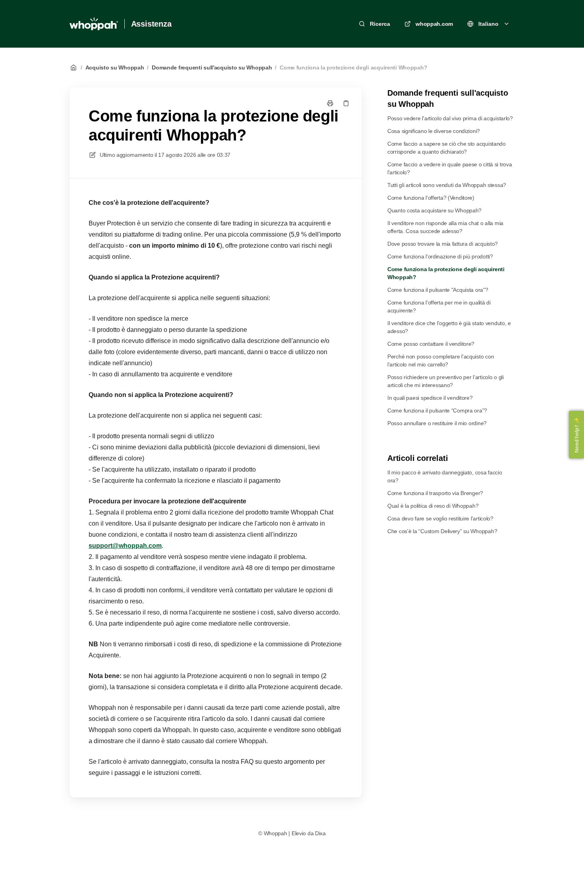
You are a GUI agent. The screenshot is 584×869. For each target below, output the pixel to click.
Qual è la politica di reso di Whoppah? (432, 506)
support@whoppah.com (125, 545)
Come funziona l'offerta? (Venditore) (430, 198)
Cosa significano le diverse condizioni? (433, 131)
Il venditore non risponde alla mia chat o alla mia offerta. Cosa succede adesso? (445, 227)
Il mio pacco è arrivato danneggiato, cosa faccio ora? (444, 476)
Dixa (320, 833)
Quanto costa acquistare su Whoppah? (434, 210)
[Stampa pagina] (330, 103)
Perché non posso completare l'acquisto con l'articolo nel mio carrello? (440, 360)
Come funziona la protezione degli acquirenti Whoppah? (353, 67)
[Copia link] (346, 103)
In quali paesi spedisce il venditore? (430, 398)
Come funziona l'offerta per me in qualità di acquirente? (439, 306)
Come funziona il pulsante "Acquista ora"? (437, 290)
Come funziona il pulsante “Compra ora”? (437, 410)
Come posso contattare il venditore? (430, 344)
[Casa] (93, 23)
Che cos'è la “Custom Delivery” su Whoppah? (442, 531)
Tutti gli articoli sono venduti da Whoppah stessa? (446, 185)
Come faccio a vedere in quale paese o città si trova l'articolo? (449, 168)
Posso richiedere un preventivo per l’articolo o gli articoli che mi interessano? (445, 381)
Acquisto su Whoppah (114, 67)
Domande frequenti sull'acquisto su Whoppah (212, 67)
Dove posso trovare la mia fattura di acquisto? (442, 244)
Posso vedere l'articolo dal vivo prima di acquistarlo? (450, 118)
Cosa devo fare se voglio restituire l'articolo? (440, 518)
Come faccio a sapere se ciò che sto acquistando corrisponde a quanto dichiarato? (446, 148)
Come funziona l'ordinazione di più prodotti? (440, 256)
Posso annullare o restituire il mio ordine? (437, 423)
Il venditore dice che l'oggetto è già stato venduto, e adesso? (449, 327)
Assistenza (151, 23)
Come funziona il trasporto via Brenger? (435, 493)
